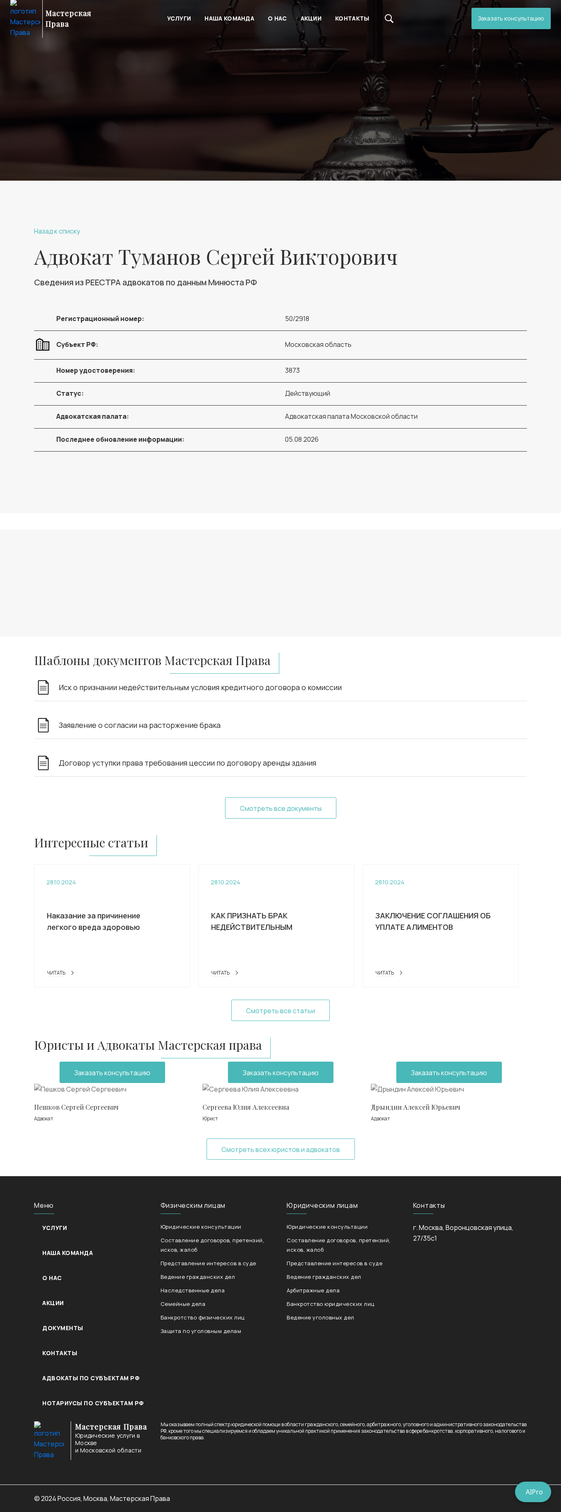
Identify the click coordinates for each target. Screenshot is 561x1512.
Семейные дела (183, 1304)
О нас (277, 18)
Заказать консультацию (511, 18)
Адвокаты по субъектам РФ (90, 1378)
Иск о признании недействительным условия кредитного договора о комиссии (200, 687)
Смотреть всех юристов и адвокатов (280, 1149)
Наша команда (229, 18)
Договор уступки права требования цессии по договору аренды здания (187, 763)
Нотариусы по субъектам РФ (93, 1403)
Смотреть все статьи (280, 1010)
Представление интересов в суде (208, 1263)
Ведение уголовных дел (320, 1317)
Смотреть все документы (281, 808)
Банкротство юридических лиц (331, 1304)
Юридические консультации (201, 1226)
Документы (62, 1328)
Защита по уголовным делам (201, 1331)
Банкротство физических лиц (203, 1317)
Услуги (179, 18)
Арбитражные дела (313, 1290)
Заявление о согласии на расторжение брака (140, 725)
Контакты (352, 18)
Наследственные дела (193, 1290)
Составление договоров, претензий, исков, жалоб (212, 1245)
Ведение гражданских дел (198, 1276)
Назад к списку (57, 231)
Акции (311, 18)
